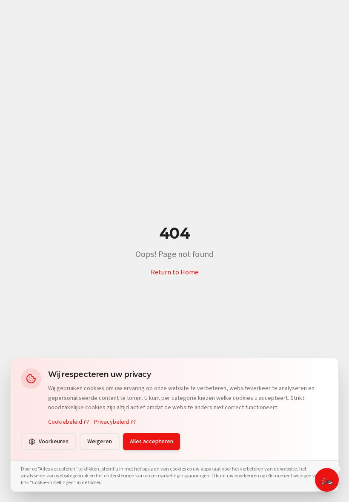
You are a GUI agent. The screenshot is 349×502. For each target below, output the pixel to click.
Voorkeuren (54, 441)
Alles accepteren (151, 441)
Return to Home (174, 272)
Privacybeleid (111, 422)
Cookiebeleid (65, 422)
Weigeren (99, 441)
